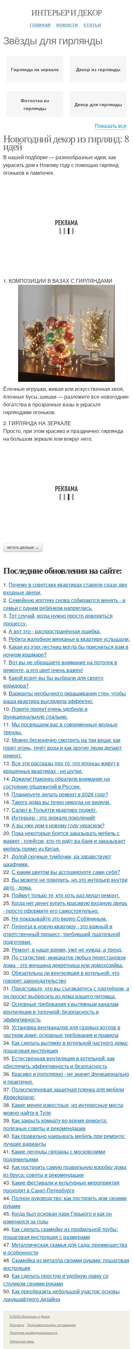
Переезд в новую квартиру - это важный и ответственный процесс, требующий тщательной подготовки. (61, 934)
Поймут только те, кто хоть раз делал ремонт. (66, 895)
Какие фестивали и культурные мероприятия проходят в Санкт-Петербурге (61, 1186)
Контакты (17, 1324)
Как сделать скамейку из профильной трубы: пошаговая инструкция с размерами (60, 1233)
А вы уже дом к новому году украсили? (58, 825)
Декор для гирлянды (98, 104)
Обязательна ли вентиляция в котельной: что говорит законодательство (61, 976)
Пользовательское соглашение (51, 1324)
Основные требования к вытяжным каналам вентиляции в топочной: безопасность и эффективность (60, 1011)
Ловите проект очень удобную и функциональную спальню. (45, 712)
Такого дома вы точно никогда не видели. (61, 802)
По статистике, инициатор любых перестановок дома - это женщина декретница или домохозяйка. (64, 961)
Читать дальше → (23, 547)
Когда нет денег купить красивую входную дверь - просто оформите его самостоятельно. (65, 906)
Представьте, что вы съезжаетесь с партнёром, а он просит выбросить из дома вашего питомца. (66, 992)
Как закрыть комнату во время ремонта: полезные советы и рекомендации (55, 1124)
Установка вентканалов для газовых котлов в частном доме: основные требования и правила (61, 1031)
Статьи (92, 24)
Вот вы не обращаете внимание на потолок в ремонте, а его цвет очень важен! (60, 666)
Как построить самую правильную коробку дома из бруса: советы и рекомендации (64, 1170)
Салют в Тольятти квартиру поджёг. (54, 809)
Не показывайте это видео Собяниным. (59, 918)
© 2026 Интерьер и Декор (30, 1316)
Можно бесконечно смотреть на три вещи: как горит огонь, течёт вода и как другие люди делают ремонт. (62, 747)
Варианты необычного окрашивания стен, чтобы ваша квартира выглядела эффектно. (64, 697)
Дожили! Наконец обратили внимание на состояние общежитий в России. (56, 782)
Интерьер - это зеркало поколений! (53, 817)
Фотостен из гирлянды (35, 104)
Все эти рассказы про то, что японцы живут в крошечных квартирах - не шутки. (61, 767)
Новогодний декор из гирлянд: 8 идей (66, 142)
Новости (67, 24)
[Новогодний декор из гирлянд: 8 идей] (66, 333)
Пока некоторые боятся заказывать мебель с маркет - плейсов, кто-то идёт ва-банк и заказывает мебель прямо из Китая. (64, 840)
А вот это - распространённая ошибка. (55, 631)
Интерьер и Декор (66, 12)
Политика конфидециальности (33, 1332)
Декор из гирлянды (98, 69)
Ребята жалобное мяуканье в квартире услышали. (69, 639)
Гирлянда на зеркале (35, 69)
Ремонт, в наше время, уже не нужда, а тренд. (67, 949)
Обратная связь (22, 1341)
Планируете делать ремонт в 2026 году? (60, 794)
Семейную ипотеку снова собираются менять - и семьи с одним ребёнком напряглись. (64, 604)
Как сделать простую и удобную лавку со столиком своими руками (55, 1279)
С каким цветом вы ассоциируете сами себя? (66, 872)
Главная (40, 24)
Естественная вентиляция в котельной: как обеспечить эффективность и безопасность (59, 1062)
